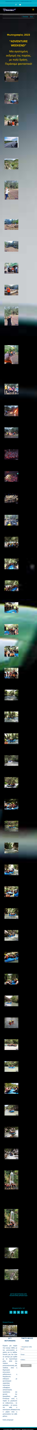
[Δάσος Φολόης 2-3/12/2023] (10, 1330)
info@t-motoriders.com (26, 1)
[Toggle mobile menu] (33, 9)
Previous (25, 16)
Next (31, 16)
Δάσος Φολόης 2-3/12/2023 (8, 1326)
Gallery (12, 1326)
